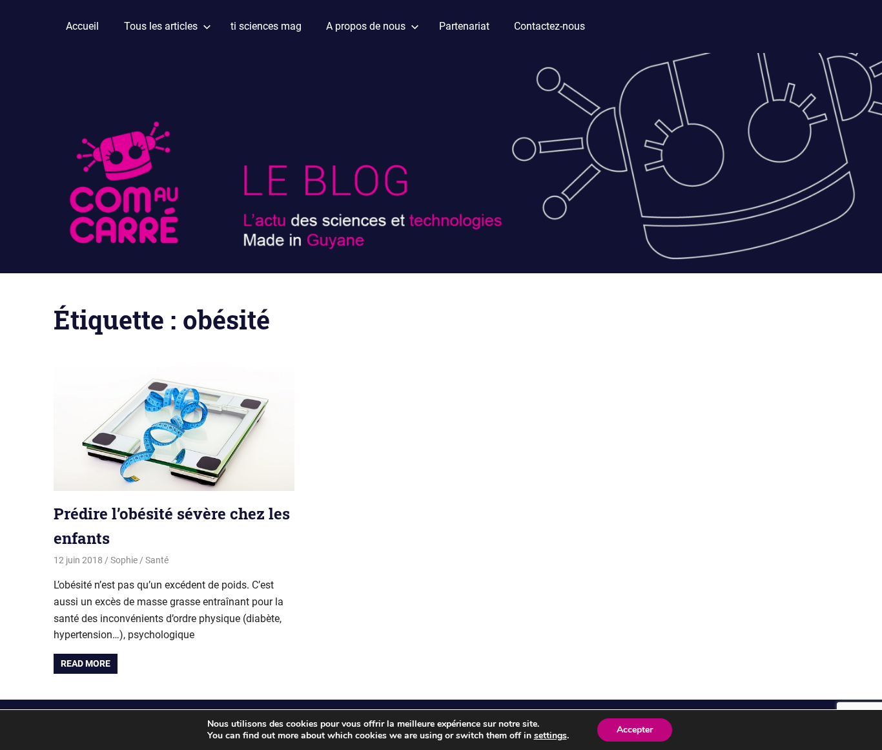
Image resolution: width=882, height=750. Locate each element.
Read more (85, 663)
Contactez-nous (549, 26)
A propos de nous (365, 26)
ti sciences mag (266, 26)
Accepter (635, 730)
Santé (157, 560)
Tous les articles (161, 26)
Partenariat (464, 26)
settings (550, 736)
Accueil (82, 26)
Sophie (124, 560)
